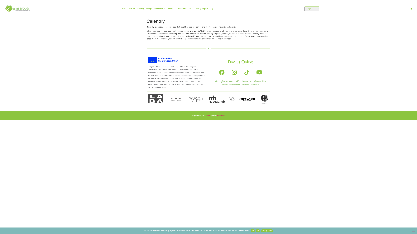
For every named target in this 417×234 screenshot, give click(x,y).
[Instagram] (234, 72)
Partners (132, 9)
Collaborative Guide (184, 9)
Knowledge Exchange (144, 9)
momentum (221, 116)
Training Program (201, 9)
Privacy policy (267, 231)
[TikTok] (246, 72)
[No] (413, 231)
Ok (253, 231)
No (258, 231)
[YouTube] (259, 72)
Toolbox (170, 9)
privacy (208, 116)
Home (124, 9)
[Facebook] (221, 72)
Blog (211, 9)
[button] (411, 9)
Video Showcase (159, 9)
